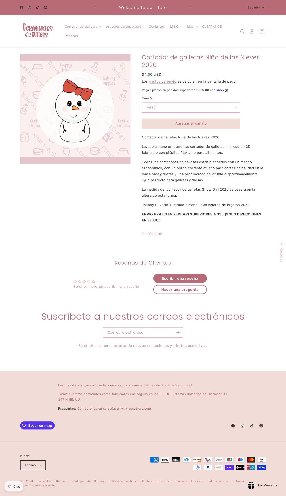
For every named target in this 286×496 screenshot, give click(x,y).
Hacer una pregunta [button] (180, 289)
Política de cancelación (40, 485)
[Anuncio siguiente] (191, 7)
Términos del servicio (189, 481)
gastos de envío (163, 81)
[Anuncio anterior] (95, 7)
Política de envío (218, 481)
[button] (82, 26)
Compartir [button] (154, 233)
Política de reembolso (123, 481)
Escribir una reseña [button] (180, 278)
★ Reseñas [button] (282, 252)
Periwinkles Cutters (52, 481)
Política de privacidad (156, 481)
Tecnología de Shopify (87, 481)
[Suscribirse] (178, 332)
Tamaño (147, 98)
